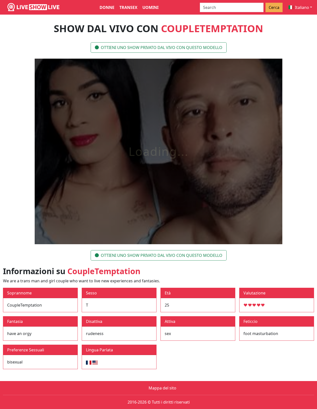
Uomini (150, 7)
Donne (107, 7)
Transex (128, 7)
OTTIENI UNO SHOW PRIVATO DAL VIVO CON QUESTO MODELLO (161, 47)
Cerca (274, 7)
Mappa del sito (162, 388)
